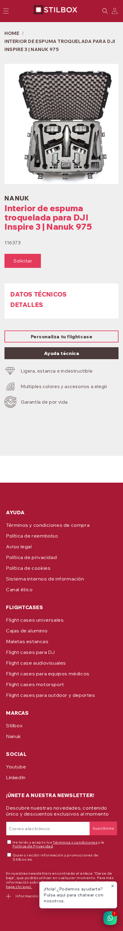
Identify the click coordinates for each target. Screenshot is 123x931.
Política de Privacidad (33, 846)
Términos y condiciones (75, 842)
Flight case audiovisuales (36, 663)
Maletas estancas (27, 641)
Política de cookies (28, 568)
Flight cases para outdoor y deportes (50, 695)
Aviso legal (19, 546)
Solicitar (22, 261)
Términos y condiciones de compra (48, 525)
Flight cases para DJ (30, 652)
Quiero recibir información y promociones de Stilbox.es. (56, 857)
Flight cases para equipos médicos (48, 674)
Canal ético (19, 589)
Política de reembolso (32, 536)
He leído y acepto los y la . (58, 844)
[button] (105, 11)
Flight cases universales (35, 620)
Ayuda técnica (61, 353)
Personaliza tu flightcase (62, 336)
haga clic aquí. (19, 886)
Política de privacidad (31, 557)
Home (11, 33)
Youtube (16, 767)
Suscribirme (103, 828)
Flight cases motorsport (35, 684)
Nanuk (13, 736)
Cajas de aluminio (26, 631)
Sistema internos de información (45, 579)
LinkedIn (16, 777)
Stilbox (14, 725)
